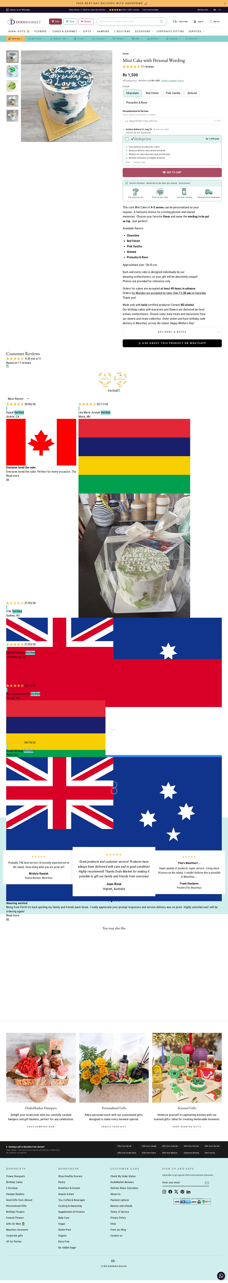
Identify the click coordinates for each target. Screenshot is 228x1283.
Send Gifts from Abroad (19, 1200)
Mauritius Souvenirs (17, 1229)
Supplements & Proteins (71, 1211)
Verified (113, 390)
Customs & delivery (191, 1153)
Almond (192, 93)
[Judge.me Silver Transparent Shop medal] (120, 379)
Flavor (126, 87)
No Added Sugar (67, 1247)
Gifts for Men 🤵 (15, 1223)
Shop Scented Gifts (187, 1127)
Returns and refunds (121, 1205)
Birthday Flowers (15, 1211)
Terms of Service (119, 1211)
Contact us (116, 1235)
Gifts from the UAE (212, 1146)
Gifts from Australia (170, 1146)
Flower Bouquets (15, 1176)
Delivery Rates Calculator (124, 1188)
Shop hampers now (41, 1127)
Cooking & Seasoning (70, 1205)
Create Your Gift (113, 1127)
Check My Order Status (123, 1176)
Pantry (61, 1182)
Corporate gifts (14, 1235)
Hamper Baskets (15, 1194)
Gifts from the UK (124, 1146)
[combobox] (132, 21)
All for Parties (14, 1241)
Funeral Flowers (15, 1217)
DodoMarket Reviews (122, 1182)
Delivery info (203, 10)
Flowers (41, 31)
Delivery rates (139, 162)
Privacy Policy (118, 1217)
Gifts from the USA (191, 1146)
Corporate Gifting (170, 31)
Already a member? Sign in (172, 80)
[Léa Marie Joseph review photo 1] (134, 568)
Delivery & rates (172, 332)
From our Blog (118, 1229)
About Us (115, 1194)
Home (126, 53)
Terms (127, 162)
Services (195, 31)
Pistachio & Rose (136, 102)
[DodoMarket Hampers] (41, 1068)
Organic (62, 1235)
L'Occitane (122, 31)
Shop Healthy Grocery (70, 1176)
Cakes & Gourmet (65, 31)
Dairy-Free (63, 1241)
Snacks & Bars (66, 1194)
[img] (15, 404)
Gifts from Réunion (169, 1153)
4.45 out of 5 (33, 358)
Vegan (61, 1223)
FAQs (113, 1223)
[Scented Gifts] (187, 1068)
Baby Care (63, 1217)
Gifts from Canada (149, 1146)
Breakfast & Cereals (69, 1188)
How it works (210, 1153)
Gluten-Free (64, 1229)
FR (220, 10)
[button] (132, 66)
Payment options (119, 1200)
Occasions (143, 31)
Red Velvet (152, 93)
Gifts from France (149, 1153)
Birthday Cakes (14, 1182)
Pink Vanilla (173, 93)
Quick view (32, 985)
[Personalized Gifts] (114, 1068)
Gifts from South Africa (126, 1153)
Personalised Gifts (16, 1205)
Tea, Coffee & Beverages (71, 1200)
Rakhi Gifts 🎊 (19, 31)
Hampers (103, 31)
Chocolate (132, 93)
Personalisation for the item (135, 111)
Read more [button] (12, 475)
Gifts (87, 31)
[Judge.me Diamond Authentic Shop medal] (105, 379)
